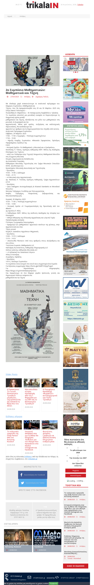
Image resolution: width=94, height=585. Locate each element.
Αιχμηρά (71, 63)
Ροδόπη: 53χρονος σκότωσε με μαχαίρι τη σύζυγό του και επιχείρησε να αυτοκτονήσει (74, 539)
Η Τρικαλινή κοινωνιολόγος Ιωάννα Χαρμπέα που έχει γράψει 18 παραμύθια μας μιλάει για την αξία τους (46, 513)
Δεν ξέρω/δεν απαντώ (78, 464)
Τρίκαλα (80, 4)
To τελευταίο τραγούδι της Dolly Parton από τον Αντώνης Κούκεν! (16, 544)
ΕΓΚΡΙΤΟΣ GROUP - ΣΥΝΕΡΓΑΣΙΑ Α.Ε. (74, 578)
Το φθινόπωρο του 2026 (78, 451)
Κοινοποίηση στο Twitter (35, 483)
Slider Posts (11, 374)
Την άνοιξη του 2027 (78, 458)
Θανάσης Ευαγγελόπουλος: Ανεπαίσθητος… (75, 552)
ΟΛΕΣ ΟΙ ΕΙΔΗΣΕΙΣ (75, 566)
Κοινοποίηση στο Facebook (34, 475)
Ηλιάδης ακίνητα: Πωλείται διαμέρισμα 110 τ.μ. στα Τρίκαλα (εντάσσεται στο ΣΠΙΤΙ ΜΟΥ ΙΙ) (19, 513)
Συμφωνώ (53, 583)
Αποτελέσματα (75, 475)
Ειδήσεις (28, 456)
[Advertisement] (47, 35)
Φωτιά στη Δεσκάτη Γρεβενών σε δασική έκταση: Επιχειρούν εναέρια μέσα (73, 525)
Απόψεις (27, 97)
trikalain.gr (32, 459)
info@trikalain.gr (39, 578)
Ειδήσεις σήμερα (14, 416)
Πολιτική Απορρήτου (18, 580)
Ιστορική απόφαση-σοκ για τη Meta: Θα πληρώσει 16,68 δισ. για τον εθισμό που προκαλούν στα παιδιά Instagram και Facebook (47, 541)
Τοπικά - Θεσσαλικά (74, 558)
